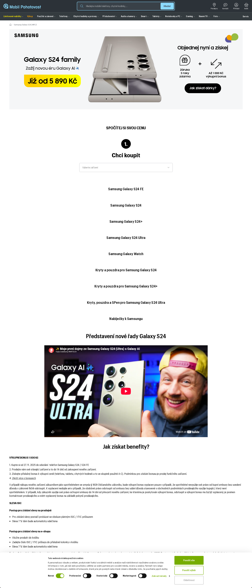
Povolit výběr (189, 570)
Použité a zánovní (45, 16)
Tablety (155, 16)
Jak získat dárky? (202, 88)
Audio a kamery (128, 16)
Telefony (63, 16)
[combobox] (126, 167)
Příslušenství (109, 16)
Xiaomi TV (203, 16)
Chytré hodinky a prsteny (85, 16)
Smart (144, 16)
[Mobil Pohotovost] (22, 6)
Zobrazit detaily (159, 576)
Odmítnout (189, 580)
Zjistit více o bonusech (24, 478)
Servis (246, 16)
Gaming (189, 16)
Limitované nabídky (12, 16)
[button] (126, 6)
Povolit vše (189, 560)
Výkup (30, 16)
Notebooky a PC (172, 16)
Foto (216, 16)
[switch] (87, 575)
